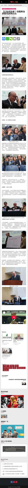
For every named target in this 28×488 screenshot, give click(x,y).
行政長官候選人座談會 (21, 367)
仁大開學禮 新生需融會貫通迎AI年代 (10, 468)
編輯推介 (14, 8)
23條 (4, 365)
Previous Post (4, 376)
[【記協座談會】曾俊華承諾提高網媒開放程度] (7, 351)
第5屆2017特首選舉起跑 (8, 8)
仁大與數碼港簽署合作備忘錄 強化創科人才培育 (12, 466)
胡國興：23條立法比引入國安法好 (18, 341)
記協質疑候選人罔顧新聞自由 (7, 341)
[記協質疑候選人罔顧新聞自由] (7, 337)
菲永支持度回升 (5, 375)
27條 (8, 365)
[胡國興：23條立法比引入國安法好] (18, 337)
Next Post (24, 380)
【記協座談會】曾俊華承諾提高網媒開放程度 (7, 355)
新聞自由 (12, 365)
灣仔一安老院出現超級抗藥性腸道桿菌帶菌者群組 (13, 471)
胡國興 (14, 367)
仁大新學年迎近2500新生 (8, 463)
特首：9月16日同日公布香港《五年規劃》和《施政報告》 (13, 474)
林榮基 (17, 365)
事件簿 (3, 8)
